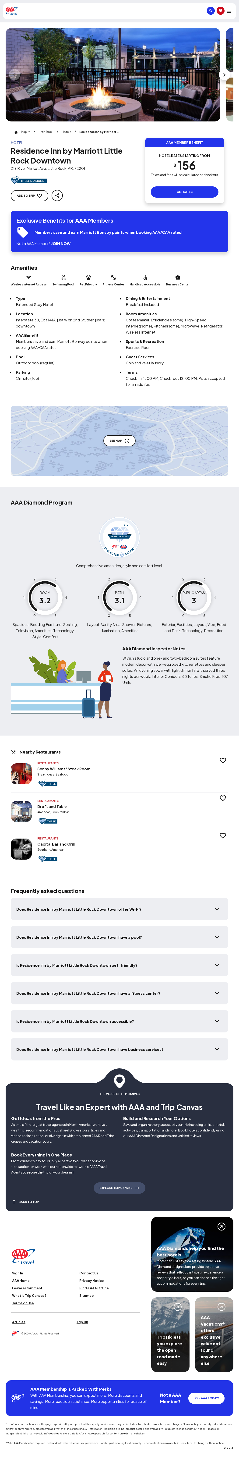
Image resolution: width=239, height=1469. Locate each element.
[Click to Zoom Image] (113, 74)
